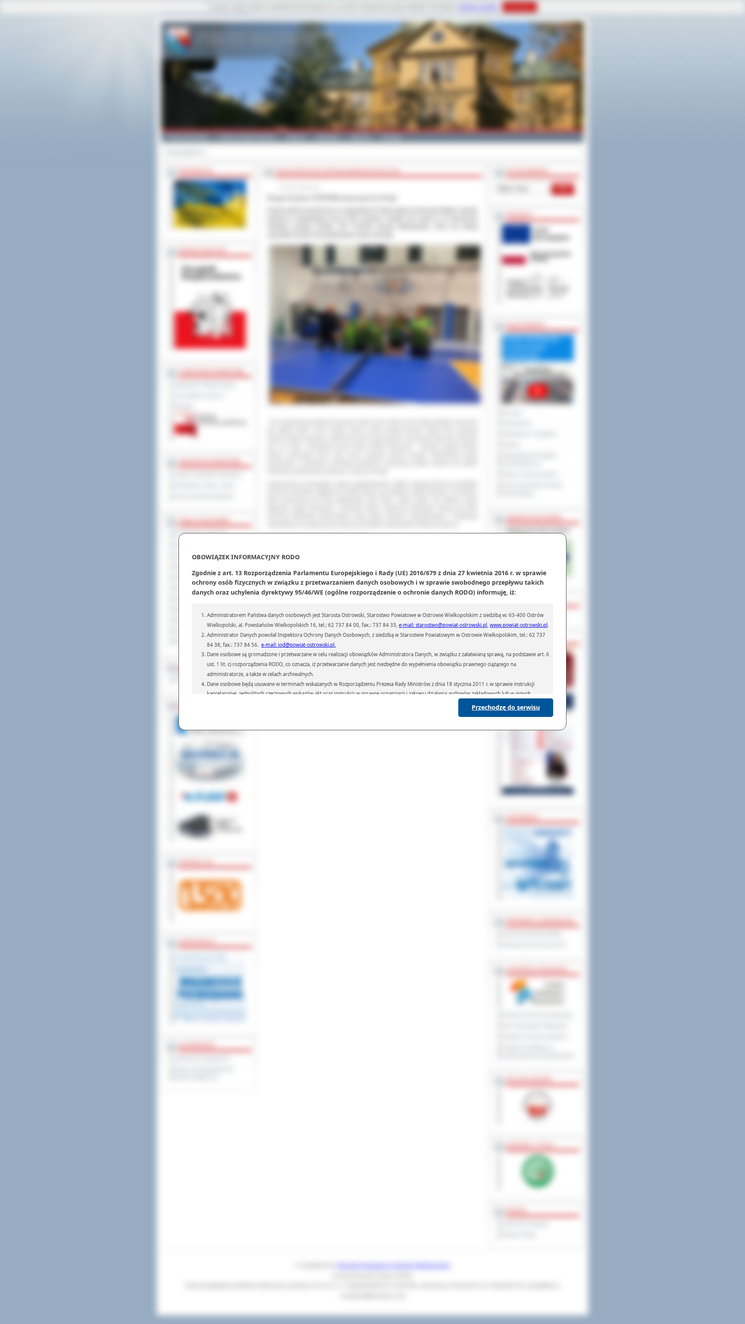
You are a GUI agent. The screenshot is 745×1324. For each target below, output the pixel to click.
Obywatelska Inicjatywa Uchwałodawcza (529, 459)
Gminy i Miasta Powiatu (247, 137)
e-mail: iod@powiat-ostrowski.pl (298, 645)
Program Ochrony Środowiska (537, 1015)
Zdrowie (360, 137)
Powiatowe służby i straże (205, 486)
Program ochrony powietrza (534, 1037)
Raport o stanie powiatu (530, 474)
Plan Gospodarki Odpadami (534, 1026)
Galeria (295, 137)
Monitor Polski (518, 1235)
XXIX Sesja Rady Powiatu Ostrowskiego (532, 489)
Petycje (511, 445)
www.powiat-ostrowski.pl (519, 625)
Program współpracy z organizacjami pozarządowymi (538, 1051)
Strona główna (183, 152)
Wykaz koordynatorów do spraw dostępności (204, 1073)
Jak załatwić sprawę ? (200, 396)
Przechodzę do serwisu (506, 707)
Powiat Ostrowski (187, 137)
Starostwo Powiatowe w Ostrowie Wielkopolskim (393, 1265)
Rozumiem (519, 7)
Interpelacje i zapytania (529, 434)
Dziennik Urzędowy (525, 1224)
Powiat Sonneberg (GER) (532, 934)
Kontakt (392, 137)
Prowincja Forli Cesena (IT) (534, 945)
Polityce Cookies (478, 7)
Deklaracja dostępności (202, 1059)
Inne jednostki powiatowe (204, 496)
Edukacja (328, 137)
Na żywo (512, 413)
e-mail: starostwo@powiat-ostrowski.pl (443, 625)
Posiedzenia (517, 424)
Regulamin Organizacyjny (205, 385)
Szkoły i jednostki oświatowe (208, 475)
